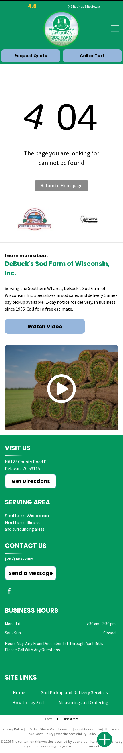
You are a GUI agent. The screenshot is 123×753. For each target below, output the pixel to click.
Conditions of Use (88, 729)
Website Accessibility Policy (76, 734)
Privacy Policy (13, 729)
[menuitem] (19, 692)
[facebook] (9, 592)
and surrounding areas (25, 529)
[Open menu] (115, 29)
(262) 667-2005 (19, 559)
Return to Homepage (61, 185)
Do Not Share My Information (51, 729)
